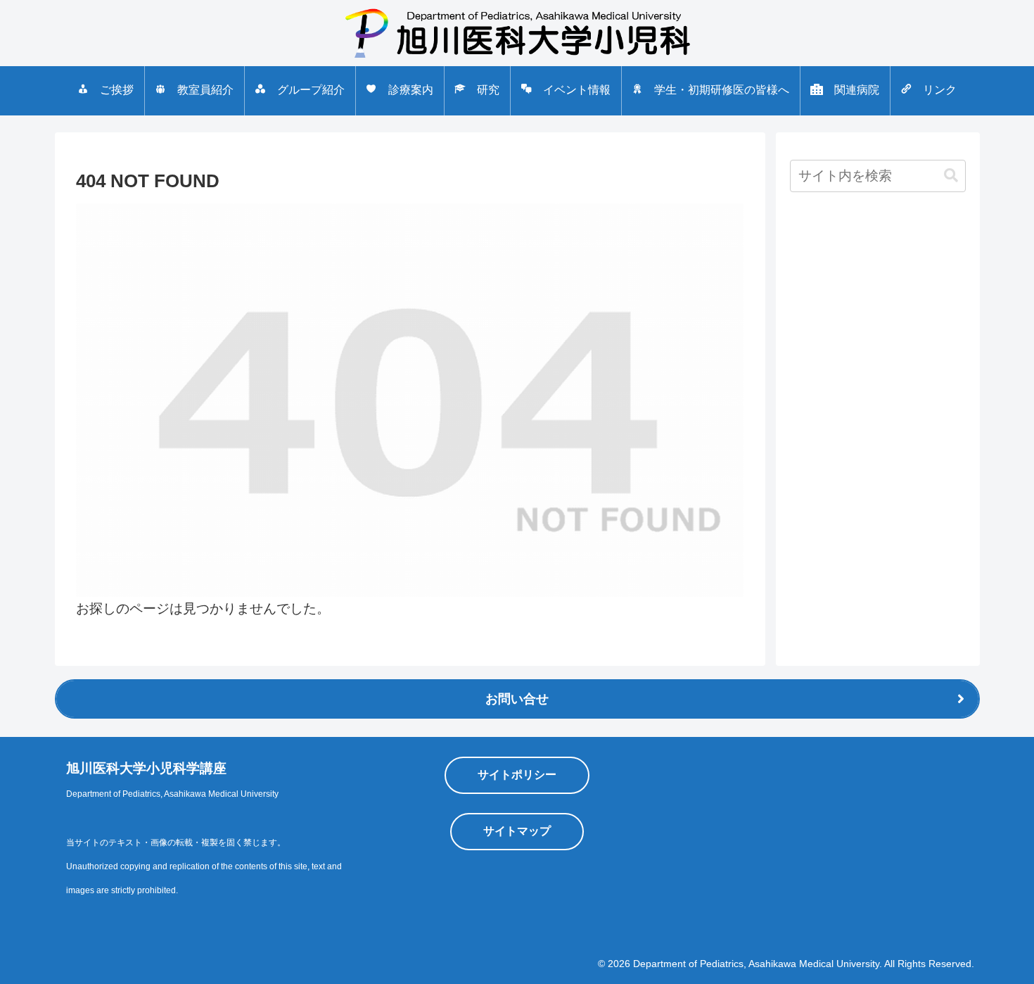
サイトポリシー (517, 775)
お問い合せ (517, 699)
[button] (951, 176)
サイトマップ (517, 831)
